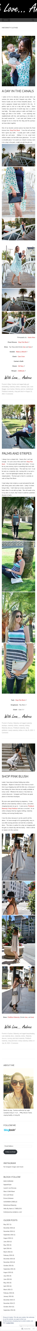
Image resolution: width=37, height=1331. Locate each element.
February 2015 (7, 1293)
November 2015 (8, 1262)
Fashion (14, 384)
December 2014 (8, 1300)
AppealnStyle (7, 1184)
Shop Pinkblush (13, 808)
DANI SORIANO (8, 1181)
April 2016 (6, 1248)
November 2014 (8, 1303)
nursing (9, 1038)
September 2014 (8, 1310)
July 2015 (6, 1276)
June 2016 (6, 1241)
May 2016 (6, 1245)
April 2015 (6, 1286)
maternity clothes (14, 386)
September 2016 (8, 1234)
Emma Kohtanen (8, 1198)
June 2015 (6, 1279)
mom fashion (11, 389)
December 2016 (8, 1228)
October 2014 (7, 1306)
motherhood (29, 389)
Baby (9, 384)
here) (32, 1017)
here (24, 347)
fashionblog (5, 386)
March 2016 (6, 1252)
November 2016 (8, 1231)
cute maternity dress (8, 1036)
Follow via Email (10, 1152)
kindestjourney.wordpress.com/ (12, 1212)
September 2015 (8, 1269)
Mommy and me (20, 389)
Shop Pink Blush (15, 130)
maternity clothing (24, 725)
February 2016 (7, 1255)
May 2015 (6, 1282)
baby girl (26, 384)
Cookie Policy (10, 1323)
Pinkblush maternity (8, 391)
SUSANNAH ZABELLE (10, 1201)
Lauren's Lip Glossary (9, 1188)
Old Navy (21, 366)
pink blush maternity (18, 1038)
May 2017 (6, 1224)
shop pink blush (19, 391)
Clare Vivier (21, 356)
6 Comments (9, 394)
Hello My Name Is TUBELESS (12, 1208)
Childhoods (20, 371)
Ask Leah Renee (8, 1195)
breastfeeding (30, 1033)
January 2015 (7, 1296)
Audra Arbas (31, 337)
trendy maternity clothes (15, 730)
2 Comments (14, 1043)
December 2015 (8, 1258)
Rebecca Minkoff (21, 352)
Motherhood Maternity (9, 1205)
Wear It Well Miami (9, 1191)
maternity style (25, 386)
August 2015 (7, 1272)
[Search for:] (33, 20)
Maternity (16, 723)
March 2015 (6, 1289)
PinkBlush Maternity (14, 1017)
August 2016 (7, 1238)
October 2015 (7, 1265)
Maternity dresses (7, 728)
